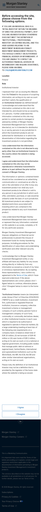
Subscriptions (7, 492)
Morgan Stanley (9, 432)
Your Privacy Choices (11, 501)
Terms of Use (22, 275)
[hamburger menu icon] (4, 5)
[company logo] (16, 5)
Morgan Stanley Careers (13, 437)
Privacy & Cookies (10, 497)
